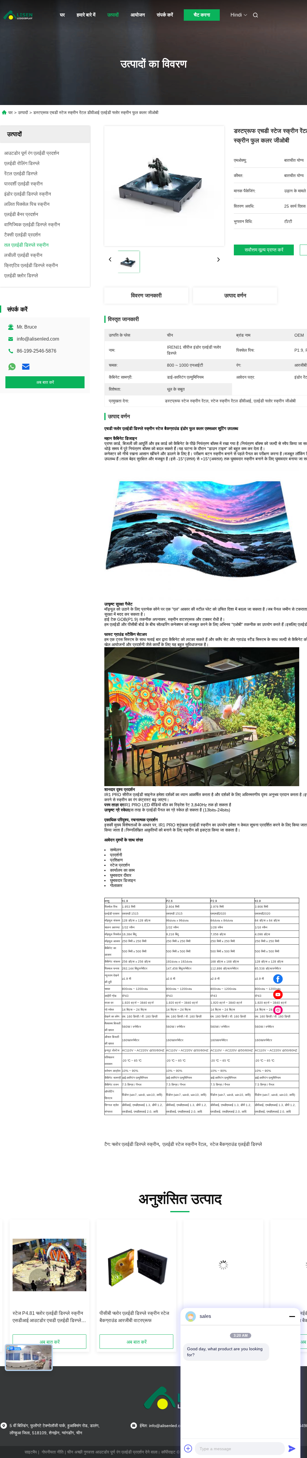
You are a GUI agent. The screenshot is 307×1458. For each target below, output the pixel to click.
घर (62, 14)
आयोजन (138, 14)
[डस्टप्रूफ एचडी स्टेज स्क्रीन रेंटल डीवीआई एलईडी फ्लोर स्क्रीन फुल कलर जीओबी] (164, 186)
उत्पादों (113, 14)
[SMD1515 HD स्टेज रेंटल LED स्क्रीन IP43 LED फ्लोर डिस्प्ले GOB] (223, 1264)
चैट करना (202, 14)
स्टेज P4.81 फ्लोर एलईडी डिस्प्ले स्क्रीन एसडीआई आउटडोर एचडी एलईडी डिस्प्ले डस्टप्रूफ (48, 1317)
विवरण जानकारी (146, 296)
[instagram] (278, 1010)
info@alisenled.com (38, 338)
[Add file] (188, 1448)
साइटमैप (31, 1452)
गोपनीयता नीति (53, 1452)
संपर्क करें (165, 14)
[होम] (18, 15)
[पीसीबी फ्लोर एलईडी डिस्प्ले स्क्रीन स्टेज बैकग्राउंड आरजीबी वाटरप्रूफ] (136, 1264)
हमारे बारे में (86, 14)
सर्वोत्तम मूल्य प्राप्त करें (264, 250)
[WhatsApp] (12, 366)
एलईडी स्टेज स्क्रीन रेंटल (184, 1144)
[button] (39, 1279)
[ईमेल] (26, 366)
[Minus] (292, 1316)
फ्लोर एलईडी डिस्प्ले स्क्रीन (135, 1144)
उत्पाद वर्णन (235, 296)
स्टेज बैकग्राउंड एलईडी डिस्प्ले (236, 1144)
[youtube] (278, 994)
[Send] (292, 1448)
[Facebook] (278, 979)
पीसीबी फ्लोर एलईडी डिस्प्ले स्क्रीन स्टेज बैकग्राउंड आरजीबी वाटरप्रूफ (134, 1317)
